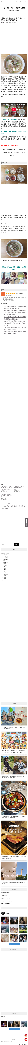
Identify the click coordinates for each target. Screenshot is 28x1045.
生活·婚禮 (4, 572)
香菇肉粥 (5, 508)
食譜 (3, 22)
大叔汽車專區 (5, 562)
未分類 (4, 566)
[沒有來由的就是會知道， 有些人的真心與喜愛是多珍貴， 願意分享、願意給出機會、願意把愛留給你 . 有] (23, 929)
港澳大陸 (4, 571)
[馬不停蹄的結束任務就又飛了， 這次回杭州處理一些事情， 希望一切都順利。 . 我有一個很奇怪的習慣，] (5, 929)
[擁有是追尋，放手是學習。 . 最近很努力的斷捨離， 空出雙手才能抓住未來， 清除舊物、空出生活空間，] (14, 929)
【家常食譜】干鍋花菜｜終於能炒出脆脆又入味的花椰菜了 (19, 488)
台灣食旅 (4, 560)
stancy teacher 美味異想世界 (6, 901)
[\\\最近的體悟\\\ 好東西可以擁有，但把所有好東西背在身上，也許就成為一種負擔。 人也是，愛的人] (14, 938)
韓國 (3, 580)
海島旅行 (4, 569)
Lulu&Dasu (8, 22)
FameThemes (9, 1041)
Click (26, 522)
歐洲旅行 (4, 568)
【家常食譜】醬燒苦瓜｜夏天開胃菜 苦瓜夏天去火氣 (6, 495)
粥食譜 (18, 506)
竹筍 (8, 506)
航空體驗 (4, 577)
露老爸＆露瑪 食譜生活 (5, 892)
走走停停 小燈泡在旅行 (5, 903)
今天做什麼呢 (5, 559)
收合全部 (7, 553)
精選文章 (4, 575)
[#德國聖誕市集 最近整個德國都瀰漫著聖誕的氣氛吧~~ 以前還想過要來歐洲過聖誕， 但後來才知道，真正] (5, 920)
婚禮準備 (4, 563)
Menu (4, 1)
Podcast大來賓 (5, 556)
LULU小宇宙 (5, 554)
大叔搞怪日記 (4, 895)
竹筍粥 (12, 506)
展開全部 (3, 553)
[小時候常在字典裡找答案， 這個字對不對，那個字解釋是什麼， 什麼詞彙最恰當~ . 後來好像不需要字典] (5, 938)
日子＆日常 (5, 565)
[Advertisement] (14, 39)
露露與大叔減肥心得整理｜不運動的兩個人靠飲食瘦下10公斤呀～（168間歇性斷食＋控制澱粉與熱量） (15, 313)
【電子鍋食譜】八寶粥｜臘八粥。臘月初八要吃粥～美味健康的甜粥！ (6, 488)
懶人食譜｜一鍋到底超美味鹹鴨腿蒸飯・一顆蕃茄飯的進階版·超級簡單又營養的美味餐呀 (15, 323)
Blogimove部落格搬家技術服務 (21, 1044)
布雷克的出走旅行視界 (5, 898)
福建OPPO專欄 (5, 574)
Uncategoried (5, 557)
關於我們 (4, 578)
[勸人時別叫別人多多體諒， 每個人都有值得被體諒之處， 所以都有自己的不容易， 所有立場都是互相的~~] (14, 920)
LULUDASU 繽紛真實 (14, 8)
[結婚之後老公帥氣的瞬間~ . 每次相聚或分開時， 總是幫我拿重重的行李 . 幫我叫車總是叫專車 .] (23, 920)
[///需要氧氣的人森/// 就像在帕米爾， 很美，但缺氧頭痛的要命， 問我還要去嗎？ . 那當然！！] (23, 938)
